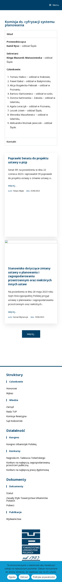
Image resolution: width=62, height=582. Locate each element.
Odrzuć (24, 577)
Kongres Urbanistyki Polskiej (21, 444)
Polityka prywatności (44, 577)
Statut (9, 493)
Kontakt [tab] (11, 141)
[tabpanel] (31, 88)
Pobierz (10, 505)
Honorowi (11, 388)
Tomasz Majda (18, 191)
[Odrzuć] (58, 571)
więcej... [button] (31, 334)
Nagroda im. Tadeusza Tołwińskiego (25, 457)
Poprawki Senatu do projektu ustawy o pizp (28, 160)
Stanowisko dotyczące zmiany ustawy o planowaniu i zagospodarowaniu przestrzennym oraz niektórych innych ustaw (30, 276)
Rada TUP (11, 411)
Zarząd (10, 406)
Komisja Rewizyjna (16, 416)
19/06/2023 (39, 317)
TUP (7, 5)
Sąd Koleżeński (14, 420)
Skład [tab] (10, 34)
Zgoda (12, 577)
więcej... (12, 185)
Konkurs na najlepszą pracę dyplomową (27, 469)
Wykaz (9, 393)
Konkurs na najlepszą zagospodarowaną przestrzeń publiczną (28, 464)
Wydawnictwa (13, 519)
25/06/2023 (35, 191)
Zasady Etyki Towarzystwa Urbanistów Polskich (27, 499)
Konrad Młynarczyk (20, 317)
